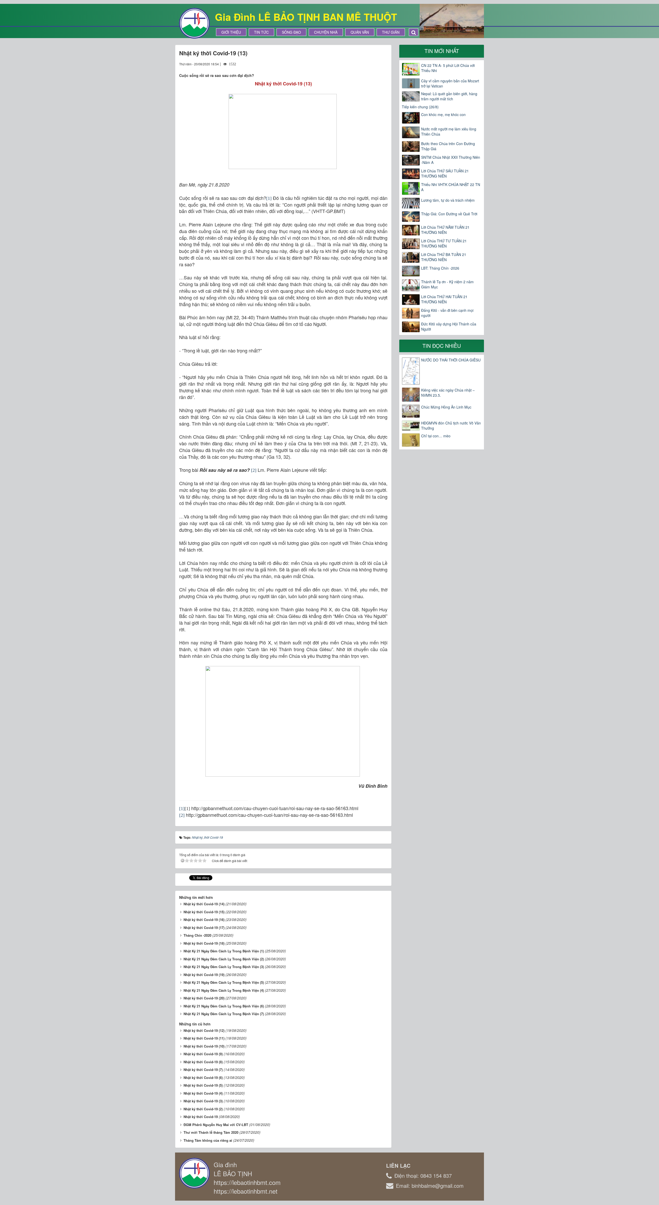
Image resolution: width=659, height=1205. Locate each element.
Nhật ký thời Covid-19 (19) (204, 974)
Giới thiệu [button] (231, 32)
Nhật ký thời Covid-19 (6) (203, 1077)
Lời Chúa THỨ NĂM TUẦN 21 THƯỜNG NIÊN (445, 230)
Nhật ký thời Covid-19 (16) (204, 919)
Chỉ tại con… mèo (435, 435)
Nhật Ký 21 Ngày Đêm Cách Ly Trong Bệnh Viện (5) (224, 982)
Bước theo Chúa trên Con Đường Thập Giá (448, 146)
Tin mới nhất (441, 51)
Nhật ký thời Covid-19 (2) (203, 1108)
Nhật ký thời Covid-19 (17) (204, 927)
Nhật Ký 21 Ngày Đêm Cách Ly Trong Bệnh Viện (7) (224, 1013)
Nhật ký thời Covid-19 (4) (203, 1093)
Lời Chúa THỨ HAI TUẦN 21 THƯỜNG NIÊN (444, 299)
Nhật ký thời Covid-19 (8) (203, 1061)
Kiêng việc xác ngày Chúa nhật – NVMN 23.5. (448, 392)
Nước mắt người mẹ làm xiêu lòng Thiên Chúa (448, 131)
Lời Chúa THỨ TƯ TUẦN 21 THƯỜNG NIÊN (444, 243)
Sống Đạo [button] (291, 32)
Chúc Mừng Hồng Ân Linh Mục (446, 407)
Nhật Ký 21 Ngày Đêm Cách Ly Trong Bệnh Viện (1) (224, 951)
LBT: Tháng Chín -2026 (440, 268)
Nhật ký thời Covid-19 (201, 1116)
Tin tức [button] (261, 32)
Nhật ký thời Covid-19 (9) (203, 1053)
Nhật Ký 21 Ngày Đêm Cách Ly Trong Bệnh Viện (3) (224, 966)
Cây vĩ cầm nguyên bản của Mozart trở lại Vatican (450, 83)
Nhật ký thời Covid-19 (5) (203, 1085)
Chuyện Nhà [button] (325, 32)
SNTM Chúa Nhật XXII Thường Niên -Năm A (450, 160)
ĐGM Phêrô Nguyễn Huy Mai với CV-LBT (216, 1124)
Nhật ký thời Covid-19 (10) (204, 1046)
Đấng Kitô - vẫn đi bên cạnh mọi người (447, 313)
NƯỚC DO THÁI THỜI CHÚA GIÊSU (451, 359)
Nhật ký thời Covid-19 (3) (203, 1100)
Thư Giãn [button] (391, 32)
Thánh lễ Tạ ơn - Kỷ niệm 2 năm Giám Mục (447, 284)
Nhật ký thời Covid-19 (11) (204, 1038)
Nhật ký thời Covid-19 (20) (204, 998)
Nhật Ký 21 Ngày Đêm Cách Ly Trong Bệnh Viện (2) (224, 958)
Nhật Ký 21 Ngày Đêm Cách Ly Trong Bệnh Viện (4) (224, 990)
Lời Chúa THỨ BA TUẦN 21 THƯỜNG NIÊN (443, 257)
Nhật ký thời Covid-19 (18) (204, 943)
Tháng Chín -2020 (197, 935)
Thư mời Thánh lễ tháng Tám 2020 (211, 1132)
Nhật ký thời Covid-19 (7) (203, 1069)
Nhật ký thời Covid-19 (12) (204, 1030)
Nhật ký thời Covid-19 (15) (204, 911)
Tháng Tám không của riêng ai (208, 1140)
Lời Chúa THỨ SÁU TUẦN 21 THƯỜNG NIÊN (445, 173)
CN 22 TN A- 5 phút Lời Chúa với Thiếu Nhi (448, 68)
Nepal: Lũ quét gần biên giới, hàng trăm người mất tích (449, 96)
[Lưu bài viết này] (383, 63)
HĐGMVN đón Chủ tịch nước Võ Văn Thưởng (451, 425)
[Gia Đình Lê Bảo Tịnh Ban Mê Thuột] (194, 22)
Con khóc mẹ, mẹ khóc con (443, 114)
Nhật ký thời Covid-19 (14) (204, 903)
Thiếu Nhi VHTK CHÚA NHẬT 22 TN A (450, 187)
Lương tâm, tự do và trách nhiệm (448, 200)
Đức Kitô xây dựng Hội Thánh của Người (448, 326)
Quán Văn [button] (360, 32)
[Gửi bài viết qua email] (365, 63)
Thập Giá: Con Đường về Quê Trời (449, 213)
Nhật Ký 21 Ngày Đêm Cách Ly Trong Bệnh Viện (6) (224, 1006)
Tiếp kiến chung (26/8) (420, 106)
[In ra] (374, 63)
